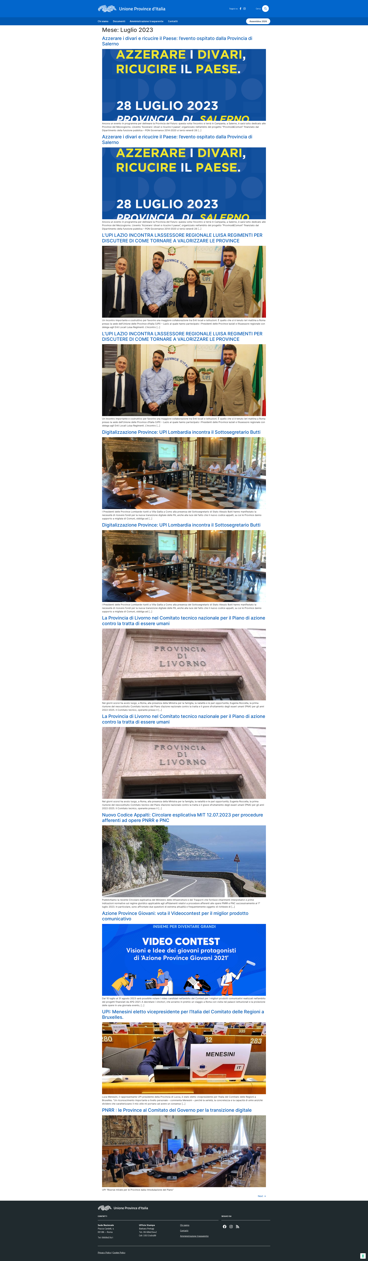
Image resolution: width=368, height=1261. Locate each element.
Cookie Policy (119, 1252)
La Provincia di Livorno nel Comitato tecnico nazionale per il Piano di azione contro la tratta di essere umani (183, 620)
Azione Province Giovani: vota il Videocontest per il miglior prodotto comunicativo (175, 916)
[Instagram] (231, 1226)
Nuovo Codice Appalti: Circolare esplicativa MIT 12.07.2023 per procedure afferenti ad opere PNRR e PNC (182, 817)
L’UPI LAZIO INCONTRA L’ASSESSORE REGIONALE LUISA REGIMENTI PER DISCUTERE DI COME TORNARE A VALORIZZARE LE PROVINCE (182, 237)
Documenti (119, 21)
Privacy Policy (104, 1252)
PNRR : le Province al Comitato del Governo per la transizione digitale (177, 1110)
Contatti (173, 21)
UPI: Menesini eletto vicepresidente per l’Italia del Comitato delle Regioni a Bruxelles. (183, 1014)
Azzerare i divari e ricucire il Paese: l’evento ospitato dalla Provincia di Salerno (177, 41)
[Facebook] (224, 1226)
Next (262, 1196)
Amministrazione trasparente (146, 21)
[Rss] (237, 1226)
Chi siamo (103, 21)
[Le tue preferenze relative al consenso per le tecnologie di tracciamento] (363, 1256)
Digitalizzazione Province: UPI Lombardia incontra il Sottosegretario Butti (181, 432)
